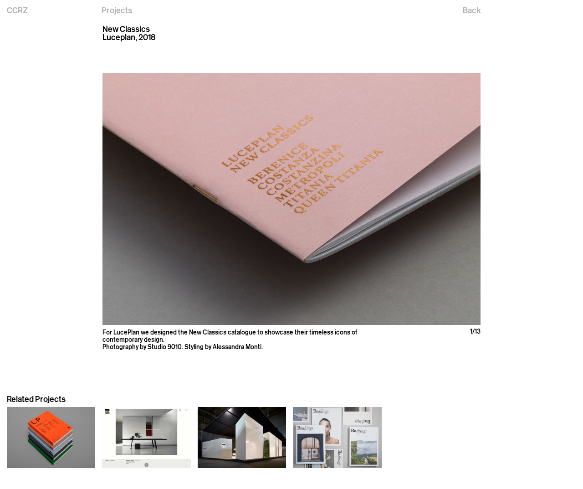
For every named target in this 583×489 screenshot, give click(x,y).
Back (472, 10)
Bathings (305, 473)
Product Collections (35, 473)
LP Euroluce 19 (218, 473)
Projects (117, 10)
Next (386, 199)
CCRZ (17, 10)
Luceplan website (127, 473)
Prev (197, 199)
